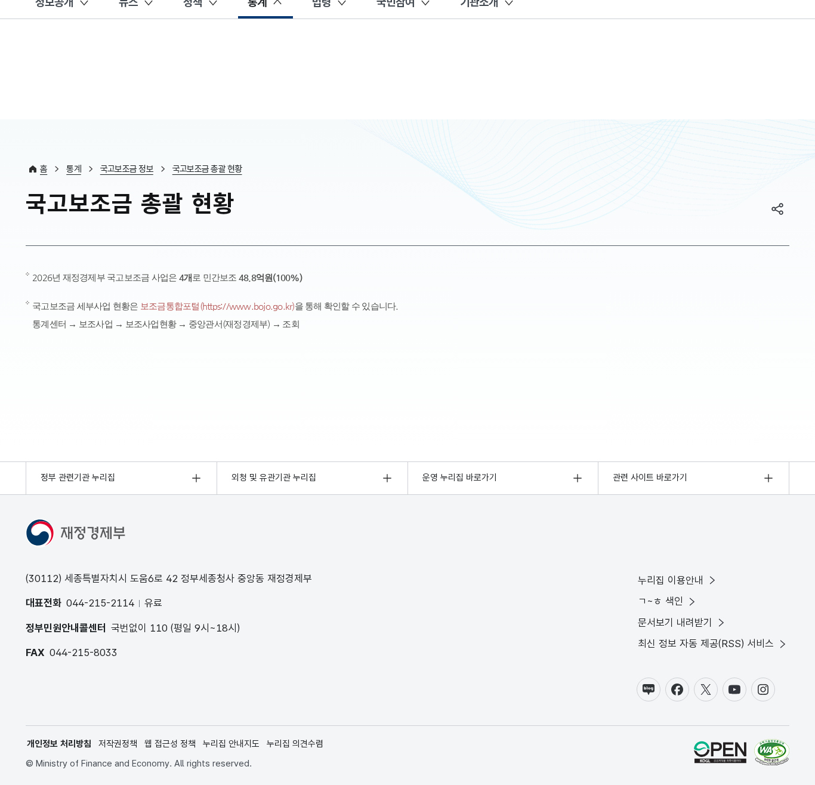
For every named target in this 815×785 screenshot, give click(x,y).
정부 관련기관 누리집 (78, 477)
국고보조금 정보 (126, 169)
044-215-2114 (100, 603)
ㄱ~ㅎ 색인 (660, 601)
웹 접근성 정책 (170, 743)
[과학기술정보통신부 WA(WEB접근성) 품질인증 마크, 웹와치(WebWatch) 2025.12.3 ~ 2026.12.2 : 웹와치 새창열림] (771, 754)
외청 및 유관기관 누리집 (273, 477)
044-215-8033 (84, 652)
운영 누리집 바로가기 (459, 477)
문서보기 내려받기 (675, 623)
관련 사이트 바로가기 (650, 477)
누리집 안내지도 (231, 743)
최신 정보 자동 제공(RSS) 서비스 (706, 643)
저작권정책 (117, 743)
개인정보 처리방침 (59, 743)
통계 (73, 169)
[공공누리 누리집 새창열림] (720, 754)
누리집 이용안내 (670, 580)
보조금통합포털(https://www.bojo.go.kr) (217, 306)
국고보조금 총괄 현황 (207, 169)
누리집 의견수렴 (295, 743)
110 (159, 628)
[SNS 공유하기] (777, 209)
